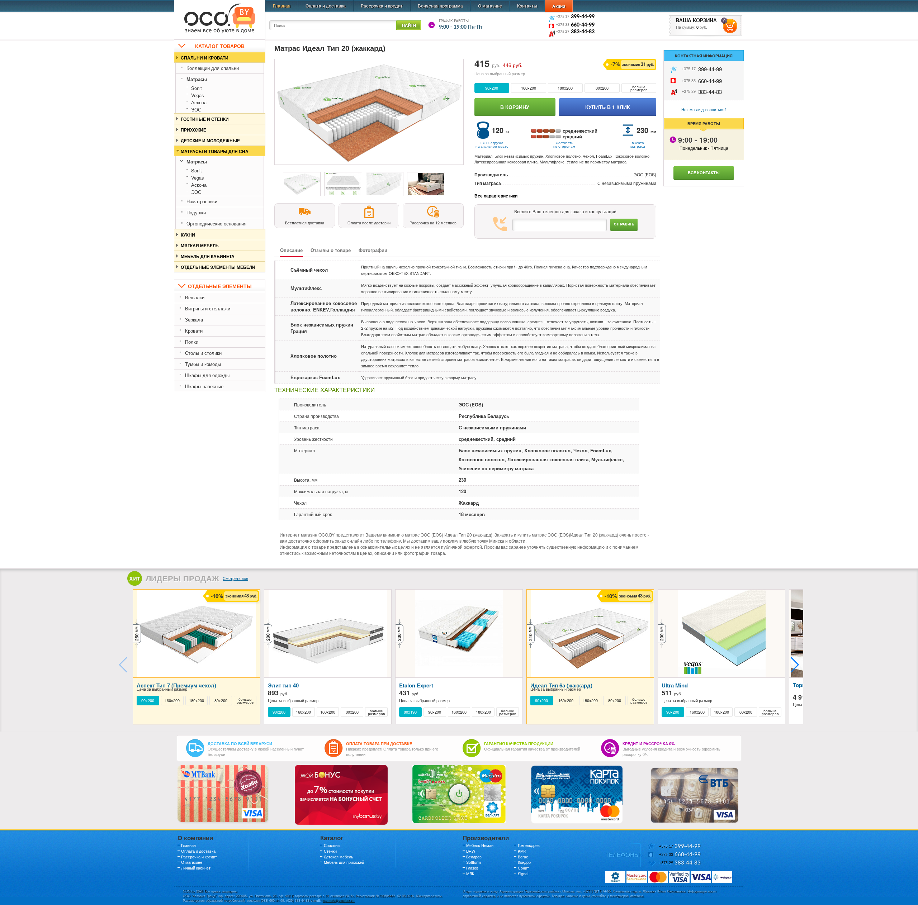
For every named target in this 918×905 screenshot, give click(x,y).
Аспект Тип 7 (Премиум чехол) (176, 685)
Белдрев (474, 856)
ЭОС (196, 109)
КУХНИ (188, 235)
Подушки (196, 212)
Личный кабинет (195, 868)
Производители (486, 837)
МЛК (470, 873)
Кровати (194, 330)
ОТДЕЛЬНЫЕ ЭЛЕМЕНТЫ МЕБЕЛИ (218, 267)
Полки (191, 341)
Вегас (523, 856)
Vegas (197, 95)
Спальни (332, 845)
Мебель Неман (479, 845)
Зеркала (194, 319)
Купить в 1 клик (607, 106)
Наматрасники (201, 201)
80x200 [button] (602, 88)
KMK (522, 851)
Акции (558, 6)
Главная (281, 6)
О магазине (490, 6)
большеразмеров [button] (638, 88)
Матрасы (196, 79)
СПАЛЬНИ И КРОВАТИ (204, 57)
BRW (470, 851)
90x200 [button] (491, 88)
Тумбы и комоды (203, 364)
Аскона (199, 102)
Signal (523, 873)
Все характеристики (495, 196)
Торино (802, 685)
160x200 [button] (528, 88)
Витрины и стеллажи (207, 308)
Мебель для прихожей (344, 862)
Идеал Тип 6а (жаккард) (561, 685)
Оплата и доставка (326, 6)
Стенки (330, 851)
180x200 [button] (565, 88)
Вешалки (194, 297)
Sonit (196, 88)
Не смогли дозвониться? (704, 109)
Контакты (527, 6)
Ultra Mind (675, 685)
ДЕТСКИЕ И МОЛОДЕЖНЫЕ (210, 140)
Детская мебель (338, 856)
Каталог (331, 837)
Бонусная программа (440, 6)
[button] (795, 665)
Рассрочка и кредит (382, 6)
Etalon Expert (416, 685)
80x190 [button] (410, 712)
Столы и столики (203, 352)
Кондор (524, 862)
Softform (473, 862)
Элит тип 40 (283, 685)
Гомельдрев (529, 845)
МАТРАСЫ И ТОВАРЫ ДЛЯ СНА (215, 151)
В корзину (514, 106)
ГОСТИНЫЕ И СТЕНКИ (205, 119)
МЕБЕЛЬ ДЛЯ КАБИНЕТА (208, 256)
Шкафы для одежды (207, 375)
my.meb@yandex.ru (338, 900)
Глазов (472, 868)
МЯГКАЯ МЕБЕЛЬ (200, 245)
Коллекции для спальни (212, 68)
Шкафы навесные (204, 386)
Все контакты (704, 172)
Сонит (523, 868)
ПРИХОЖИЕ (193, 130)
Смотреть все (235, 578)
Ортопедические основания (216, 223)
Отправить (624, 224)
